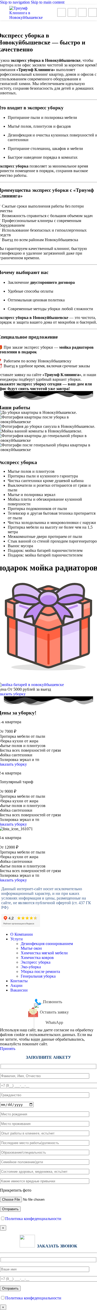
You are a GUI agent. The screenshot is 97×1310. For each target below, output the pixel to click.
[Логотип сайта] (26, 17)
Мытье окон (31, 948)
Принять (7, 1048)
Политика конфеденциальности (33, 1218)
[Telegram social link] (92, 12)
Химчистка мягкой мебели (44, 953)
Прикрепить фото (15, 1190)
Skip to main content (47, 2)
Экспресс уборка (35, 962)
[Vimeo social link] (61, 12)
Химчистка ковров (37, 957)
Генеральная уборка (38, 976)
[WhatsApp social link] (72, 12)
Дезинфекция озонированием (47, 943)
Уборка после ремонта (40, 971)
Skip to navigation (15, 2)
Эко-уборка (31, 967)
